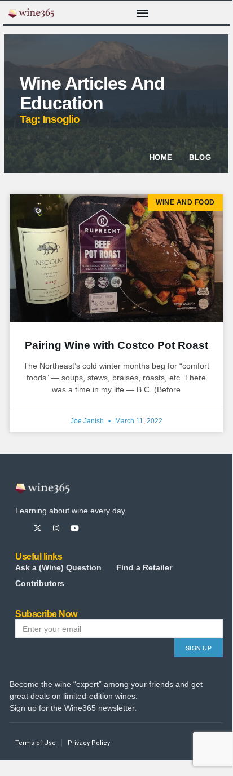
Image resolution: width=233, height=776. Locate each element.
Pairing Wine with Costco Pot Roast (116, 345)
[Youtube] (74, 528)
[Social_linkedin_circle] (112, 528)
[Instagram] (56, 528)
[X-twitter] (37, 528)
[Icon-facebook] (19, 528)
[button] (142, 13)
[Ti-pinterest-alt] (93, 528)
